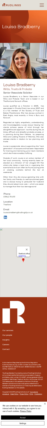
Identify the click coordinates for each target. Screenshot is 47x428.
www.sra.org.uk (14, 365)
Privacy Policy (24, 394)
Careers (5, 344)
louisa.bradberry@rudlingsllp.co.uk (18, 212)
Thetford (7, 204)
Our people (7, 335)
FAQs (31, 394)
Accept (23, 417)
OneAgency (38, 394)
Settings (22, 423)
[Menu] (42, 5)
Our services (7, 330)
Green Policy (14, 394)
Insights (6, 340)
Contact (6, 349)
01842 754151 (9, 197)
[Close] (43, 405)
